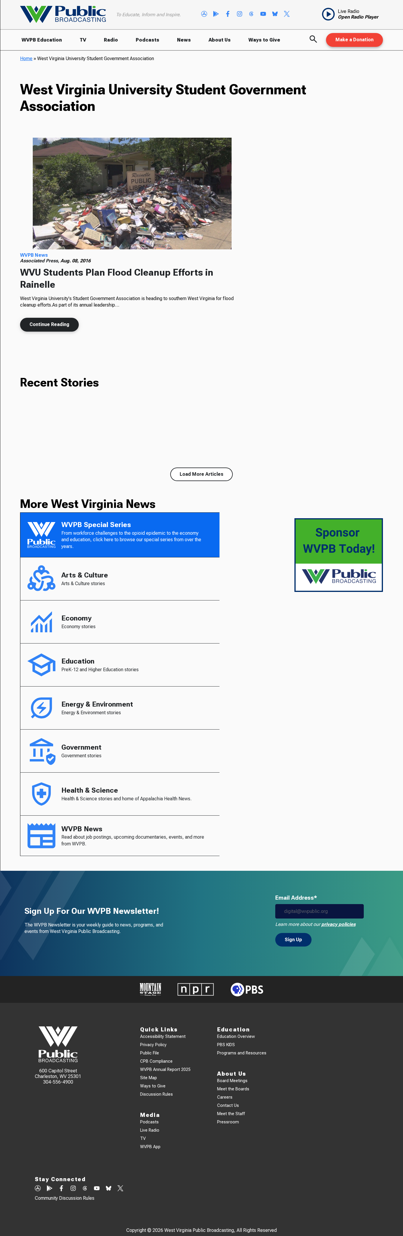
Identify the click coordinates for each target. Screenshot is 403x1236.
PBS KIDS (226, 1044)
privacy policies (338, 924)
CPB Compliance (156, 1061)
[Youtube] (263, 14)
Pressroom (228, 1122)
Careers (224, 1097)
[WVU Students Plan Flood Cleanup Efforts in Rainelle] (132, 194)
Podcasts (147, 40)
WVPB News (34, 255)
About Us (220, 40)
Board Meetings (232, 1080)
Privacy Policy (153, 1044)
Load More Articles (201, 474)
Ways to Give (264, 40)
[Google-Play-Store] (216, 14)
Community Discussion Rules (64, 1198)
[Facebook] (228, 14)
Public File (149, 1053)
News (184, 40)
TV (83, 40)
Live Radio (149, 1130)
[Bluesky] (275, 14)
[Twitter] (287, 14)
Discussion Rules (156, 1094)
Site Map (148, 1077)
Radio (111, 40)
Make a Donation (354, 39)
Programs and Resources (241, 1053)
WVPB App (150, 1146)
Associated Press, (40, 261)
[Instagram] (240, 14)
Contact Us (228, 1105)
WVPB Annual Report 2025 (165, 1069)
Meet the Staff (231, 1113)
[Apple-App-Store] (204, 14)
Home (26, 58)
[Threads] (251, 14)
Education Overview (236, 1036)
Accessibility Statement (163, 1036)
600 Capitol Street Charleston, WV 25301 (58, 1073)
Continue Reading (49, 324)
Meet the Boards (233, 1089)
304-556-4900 (58, 1082)
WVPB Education (42, 40)
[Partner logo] (150, 989)
